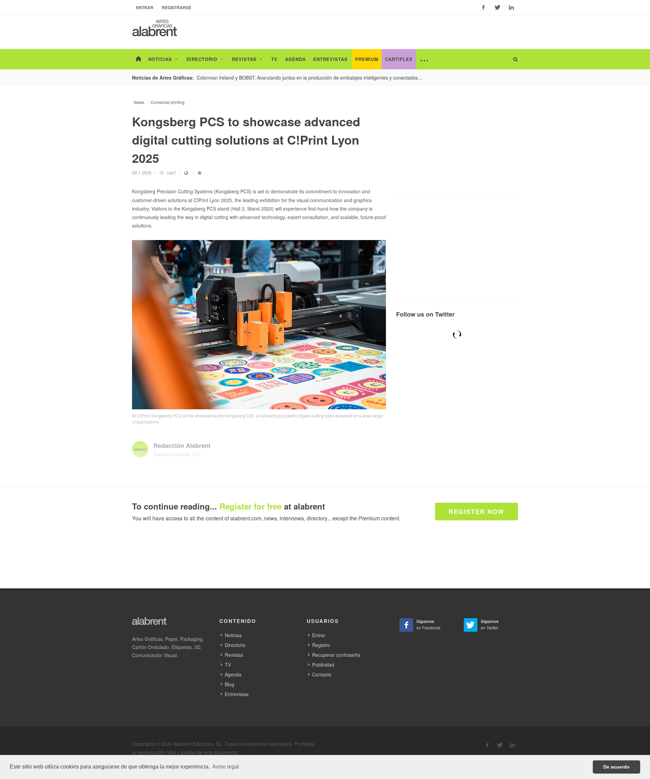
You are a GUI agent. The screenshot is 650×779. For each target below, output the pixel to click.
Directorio (235, 645)
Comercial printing (168, 102)
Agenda (233, 674)
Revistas (234, 654)
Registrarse (176, 7)
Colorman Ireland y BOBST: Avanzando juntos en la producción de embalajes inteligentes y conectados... (309, 77)
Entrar (144, 7)
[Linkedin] (511, 7)
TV (228, 664)
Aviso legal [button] (225, 767)
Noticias (233, 635)
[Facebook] (483, 7)
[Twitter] (497, 7)
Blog (229, 684)
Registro (321, 645)
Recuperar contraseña (336, 654)
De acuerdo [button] (616, 767)
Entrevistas (236, 694)
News (139, 102)
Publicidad (323, 664)
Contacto (321, 674)
